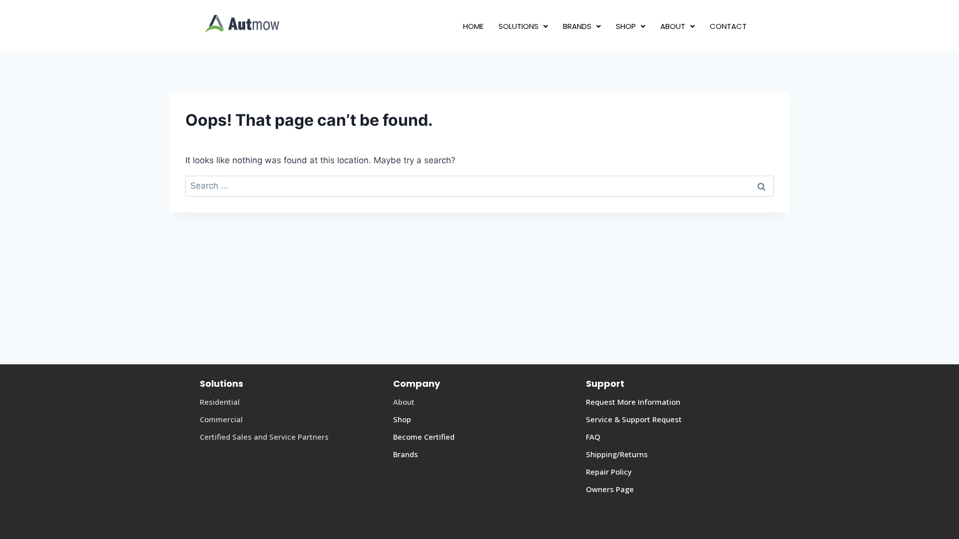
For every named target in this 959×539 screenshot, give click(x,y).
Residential (220, 402)
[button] (523, 26)
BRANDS (577, 26)
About (404, 402)
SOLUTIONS (518, 26)
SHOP (626, 26)
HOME (473, 26)
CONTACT (728, 26)
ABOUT (672, 26)
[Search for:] (479, 186)
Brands (405, 454)
